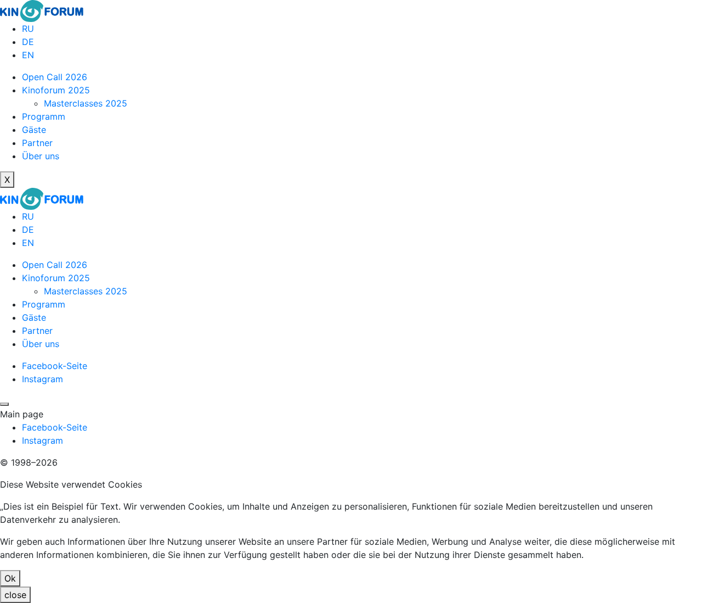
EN (28, 54)
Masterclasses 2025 (85, 103)
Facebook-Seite (54, 365)
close (15, 594)
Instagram (42, 378)
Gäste (34, 129)
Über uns (40, 155)
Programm (43, 116)
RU (28, 28)
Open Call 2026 (54, 76)
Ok (10, 578)
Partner (37, 142)
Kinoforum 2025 (56, 90)
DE (28, 41)
